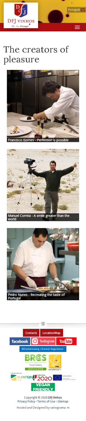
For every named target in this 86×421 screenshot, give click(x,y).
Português (74, 9)
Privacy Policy (26, 401)
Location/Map (52, 333)
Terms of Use (46, 401)
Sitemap (63, 401)
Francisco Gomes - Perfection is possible (38, 140)
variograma (58, 407)
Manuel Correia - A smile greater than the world (38, 217)
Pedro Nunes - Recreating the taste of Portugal (36, 296)
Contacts (31, 333)
